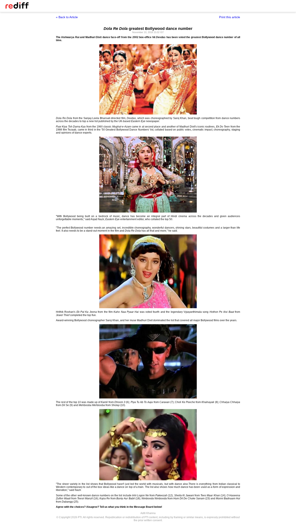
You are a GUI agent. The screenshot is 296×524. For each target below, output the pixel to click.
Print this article (229, 17)
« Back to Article (67, 17)
